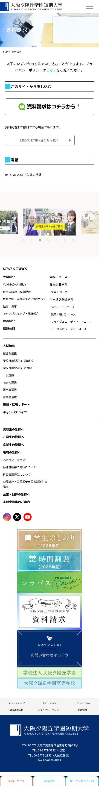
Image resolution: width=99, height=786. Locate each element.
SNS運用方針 (16, 709)
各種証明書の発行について (19, 467)
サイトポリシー (82, 703)
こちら (51, 70)
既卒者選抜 (10, 390)
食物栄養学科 (58, 284)
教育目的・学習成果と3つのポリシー (26, 299)
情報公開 (9, 328)
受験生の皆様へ (13, 429)
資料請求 (49, 781)
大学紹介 (9, 277)
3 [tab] (40, 240)
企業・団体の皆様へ (16, 494)
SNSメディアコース (63, 307)
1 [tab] (23, 240)
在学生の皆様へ (13, 437)
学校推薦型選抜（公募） (18, 368)
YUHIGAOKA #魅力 (14, 284)
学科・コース (58, 277)
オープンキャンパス (82, 781)
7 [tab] (73, 240)
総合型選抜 (10, 353)
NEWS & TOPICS (15, 269)
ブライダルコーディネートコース (71, 322)
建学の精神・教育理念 (17, 292)
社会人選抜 (10, 382)
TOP (5, 51)
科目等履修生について (17, 474)
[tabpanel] (49, 222)
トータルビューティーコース (68, 329)
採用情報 (82, 709)
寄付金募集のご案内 (16, 502)
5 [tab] (56, 240)
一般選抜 (8, 375)
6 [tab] (65, 240)
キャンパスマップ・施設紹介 (21, 313)
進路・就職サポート (16, 404)
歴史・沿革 (10, 306)
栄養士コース (59, 292)
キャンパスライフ (15, 412)
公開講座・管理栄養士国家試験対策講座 (25, 484)
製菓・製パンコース (63, 314)
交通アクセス (16, 781)
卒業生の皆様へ (13, 444)
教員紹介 (9, 321)
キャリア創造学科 (61, 299)
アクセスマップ (17, 703)
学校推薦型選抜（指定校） (19, 360)
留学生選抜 (10, 397)
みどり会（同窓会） (15, 460)
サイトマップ (49, 703)
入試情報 (9, 346)
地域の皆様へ (12, 452)
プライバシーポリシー (49, 709)
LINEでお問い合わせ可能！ (39, 140)
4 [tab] (48, 240)
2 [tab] (31, 240)
